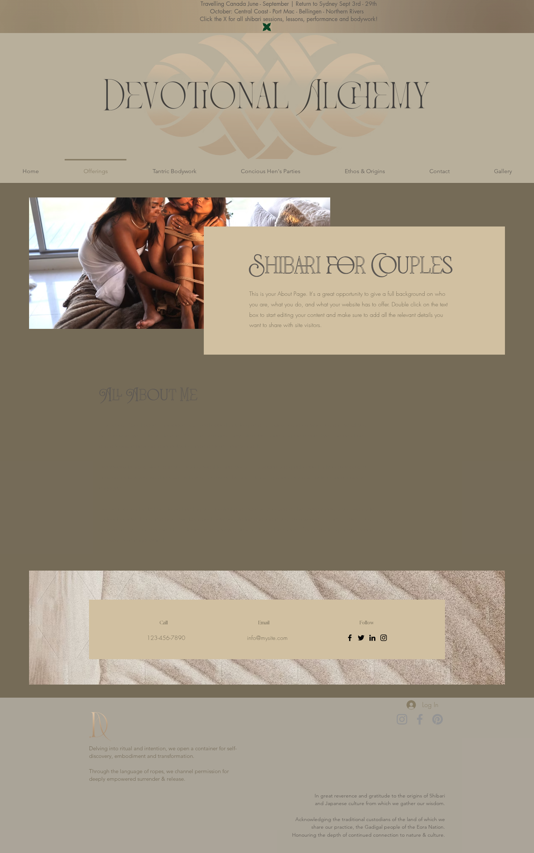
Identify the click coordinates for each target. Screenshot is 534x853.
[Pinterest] (437, 719)
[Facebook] (349, 637)
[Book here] (267, 27)
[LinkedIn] (372, 637)
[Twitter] (361, 637)
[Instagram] (383, 637)
